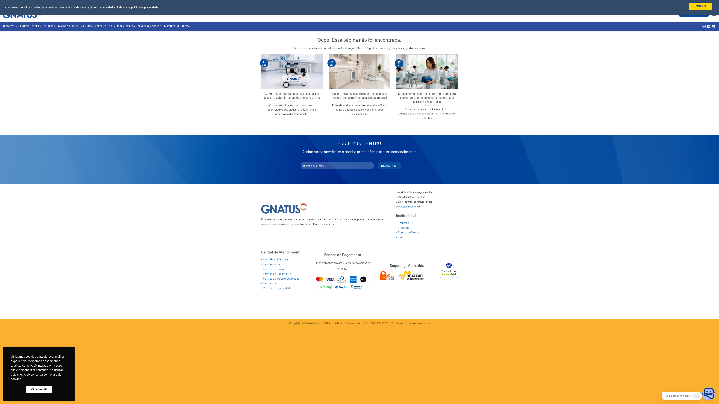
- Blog (399, 237)
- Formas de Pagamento (276, 273)
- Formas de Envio (272, 269)
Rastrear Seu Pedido (177, 26)
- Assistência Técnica (274, 259)
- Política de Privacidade (276, 288)
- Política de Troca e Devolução (280, 278)
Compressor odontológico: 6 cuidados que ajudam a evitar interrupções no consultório (292, 96)
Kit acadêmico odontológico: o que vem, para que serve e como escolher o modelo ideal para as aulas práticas (427, 97)
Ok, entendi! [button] (39, 389)
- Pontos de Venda (407, 232)
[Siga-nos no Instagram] (704, 26)
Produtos (9, 26)
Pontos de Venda (68, 26)
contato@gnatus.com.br (408, 206)
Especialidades (29, 26)
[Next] (458, 91)
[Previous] (260, 91)
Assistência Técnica (93, 26)
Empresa (49, 26)
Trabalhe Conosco (149, 26)
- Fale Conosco (270, 264)
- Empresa (402, 222)
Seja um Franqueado (122, 26)
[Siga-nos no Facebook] (699, 26)
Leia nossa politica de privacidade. (138, 7)
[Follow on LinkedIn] (708, 26)
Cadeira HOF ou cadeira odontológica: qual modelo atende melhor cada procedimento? (359, 96)
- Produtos (402, 227)
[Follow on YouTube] (713, 26)
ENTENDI (701, 6)
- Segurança (268, 283)
